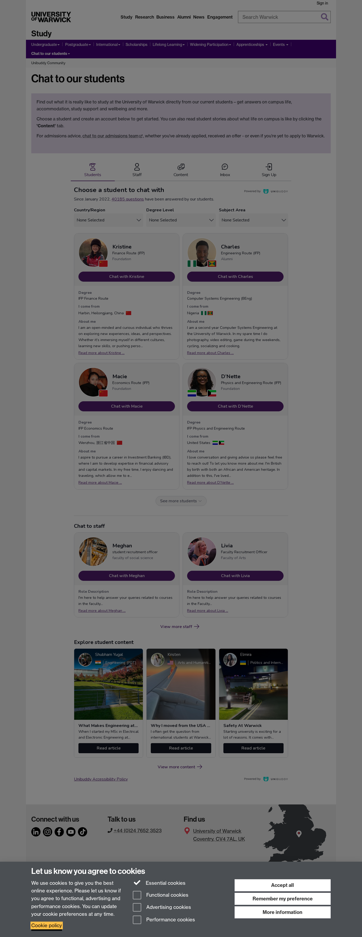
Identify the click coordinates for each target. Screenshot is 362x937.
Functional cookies (166, 895)
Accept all (282, 885)
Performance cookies (170, 920)
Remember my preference (283, 899)
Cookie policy (46, 925)
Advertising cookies (168, 907)
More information (282, 912)
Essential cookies (165, 883)
